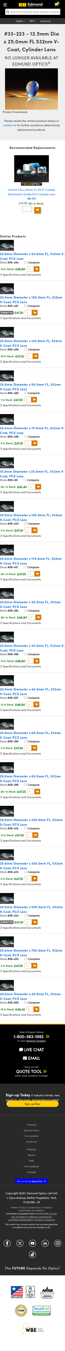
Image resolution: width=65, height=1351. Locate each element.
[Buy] (37, 210)
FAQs (31, 1160)
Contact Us (45, 21)
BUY (37, 269)
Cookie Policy (35, 1207)
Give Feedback (31, 1166)
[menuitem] (6, 4)
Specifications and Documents (21, 274)
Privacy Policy (18, 1207)
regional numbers (36, 1040)
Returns (31, 1154)
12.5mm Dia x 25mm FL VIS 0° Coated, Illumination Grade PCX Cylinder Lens (31, 194)
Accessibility (38, 1210)
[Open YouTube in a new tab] (32, 1244)
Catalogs (31, 1171)
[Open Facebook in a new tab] (7, 1244)
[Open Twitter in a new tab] (20, 1244)
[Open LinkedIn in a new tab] (45, 1244)
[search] (32, 12)
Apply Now (30, 1181)
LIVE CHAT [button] (34, 1049)
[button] (29, 1036)
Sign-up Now (32, 1104)
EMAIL (34, 1058)
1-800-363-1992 (29, 1036)
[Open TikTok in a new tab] (32, 1256)
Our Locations (31, 1135)
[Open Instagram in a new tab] (58, 1244)
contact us (9, 125)
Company (31, 1124)
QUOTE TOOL (29, 1071)
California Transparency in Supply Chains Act (31, 1219)
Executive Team (31, 1130)
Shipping (31, 1149)
